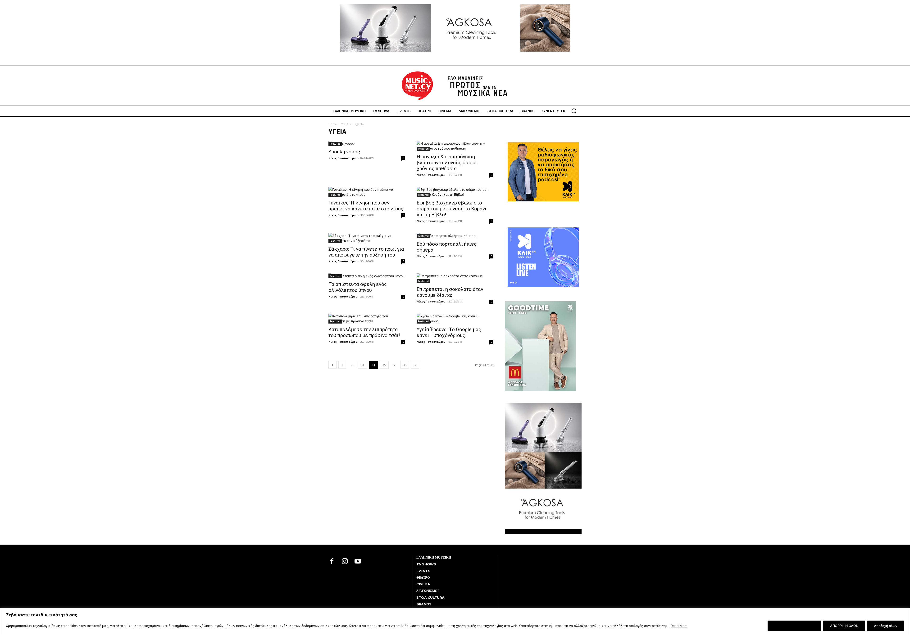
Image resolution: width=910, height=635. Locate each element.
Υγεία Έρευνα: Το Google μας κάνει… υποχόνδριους (449, 332)
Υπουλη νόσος (344, 152)
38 (404, 365)
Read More (679, 626)
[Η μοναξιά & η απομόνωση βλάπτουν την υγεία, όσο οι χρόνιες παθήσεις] (455, 146)
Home (332, 124)
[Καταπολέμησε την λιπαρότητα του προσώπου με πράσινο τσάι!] (366, 319)
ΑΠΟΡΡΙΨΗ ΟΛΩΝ (844, 626)
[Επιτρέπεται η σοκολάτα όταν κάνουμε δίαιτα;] (455, 278)
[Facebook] (332, 561)
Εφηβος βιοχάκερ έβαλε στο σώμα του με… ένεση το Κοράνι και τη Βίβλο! (452, 209)
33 (362, 365)
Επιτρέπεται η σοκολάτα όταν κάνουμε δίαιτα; (450, 292)
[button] (574, 110)
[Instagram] (345, 561)
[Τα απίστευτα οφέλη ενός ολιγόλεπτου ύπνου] (366, 275)
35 (384, 365)
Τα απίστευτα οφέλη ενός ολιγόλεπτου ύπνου (357, 287)
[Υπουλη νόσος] (366, 143)
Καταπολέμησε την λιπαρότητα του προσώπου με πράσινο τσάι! (364, 332)
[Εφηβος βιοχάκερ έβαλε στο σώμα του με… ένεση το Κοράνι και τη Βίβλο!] (455, 192)
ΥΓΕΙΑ (344, 124)
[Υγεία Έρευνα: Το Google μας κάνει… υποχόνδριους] (455, 319)
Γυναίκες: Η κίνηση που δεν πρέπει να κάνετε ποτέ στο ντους (365, 206)
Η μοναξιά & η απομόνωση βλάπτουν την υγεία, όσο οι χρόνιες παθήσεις (447, 162)
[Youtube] (358, 561)
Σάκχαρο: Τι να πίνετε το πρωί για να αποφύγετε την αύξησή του (366, 252)
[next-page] (415, 365)
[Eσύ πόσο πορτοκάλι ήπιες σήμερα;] (455, 235)
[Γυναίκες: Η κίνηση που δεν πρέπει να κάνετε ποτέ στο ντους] (366, 192)
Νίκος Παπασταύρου (342, 158)
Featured (335, 143)
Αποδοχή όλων (885, 626)
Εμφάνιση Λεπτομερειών (794, 626)
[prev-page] (332, 365)
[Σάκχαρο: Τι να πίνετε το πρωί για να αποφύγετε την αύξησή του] (366, 238)
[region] (455, 621)
